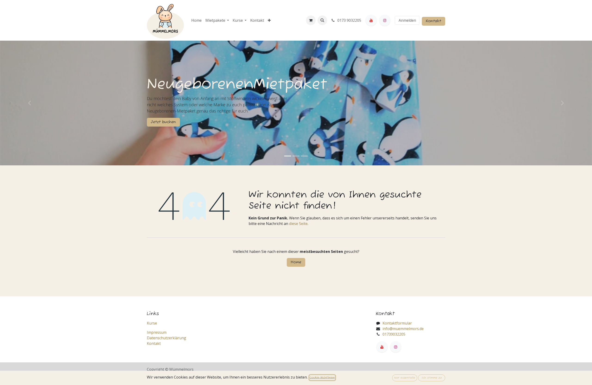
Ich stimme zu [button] (432, 377)
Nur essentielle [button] (404, 377)
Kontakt (433, 21)
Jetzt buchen (163, 122)
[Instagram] (384, 20)
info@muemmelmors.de (403, 328)
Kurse (152, 323)
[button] (322, 20)
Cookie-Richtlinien (322, 377)
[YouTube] (371, 20)
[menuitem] (196, 20)
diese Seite (298, 223)
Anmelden (407, 20)
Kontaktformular (397, 323)
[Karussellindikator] (287, 156)
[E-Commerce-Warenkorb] (311, 20)
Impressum (156, 332)
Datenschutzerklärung (166, 337)
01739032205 (393, 334)
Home (296, 262)
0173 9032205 (348, 20)
